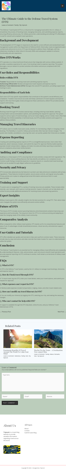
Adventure (18, 356)
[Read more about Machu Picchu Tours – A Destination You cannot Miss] (48, 339)
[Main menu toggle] (62, 6)
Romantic (57, 354)
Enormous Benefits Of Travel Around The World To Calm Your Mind (16, 352)
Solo (27, 356)
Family (16, 25)
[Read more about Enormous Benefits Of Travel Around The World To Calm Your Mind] (17, 339)
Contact (26, 431)
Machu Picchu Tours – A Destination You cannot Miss (48, 351)
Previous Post (5, 312)
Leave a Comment (7, 25)
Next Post (62, 312)
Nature (52, 354)
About (26, 429)
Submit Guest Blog (30, 433)
